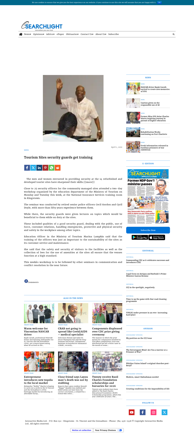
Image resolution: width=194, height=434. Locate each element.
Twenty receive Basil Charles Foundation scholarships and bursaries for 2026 (105, 382)
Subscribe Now (148, 230)
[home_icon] (20, 34)
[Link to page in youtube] (131, 412)
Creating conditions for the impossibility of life (148, 389)
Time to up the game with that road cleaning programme (146, 300)
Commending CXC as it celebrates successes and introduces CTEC (147, 261)
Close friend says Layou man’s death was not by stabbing (73, 380)
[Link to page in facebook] (27, 168)
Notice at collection (81, 430)
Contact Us (86, 34)
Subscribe (113, 34)
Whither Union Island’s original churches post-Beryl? (148, 364)
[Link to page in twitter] (33, 168)
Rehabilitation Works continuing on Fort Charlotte (154, 133)
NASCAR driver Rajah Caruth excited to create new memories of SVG (155, 89)
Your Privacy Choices (105, 430)
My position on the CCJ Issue (139, 338)
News (27, 34)
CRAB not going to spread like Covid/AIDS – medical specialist (72, 331)
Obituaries (71, 34)
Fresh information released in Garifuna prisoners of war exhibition (154, 148)
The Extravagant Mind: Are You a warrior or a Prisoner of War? (146, 351)
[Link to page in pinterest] (45, 168)
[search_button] (174, 34)
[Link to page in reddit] (57, 168)
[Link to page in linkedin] (39, 168)
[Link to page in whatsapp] (51, 168)
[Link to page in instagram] (153, 412)
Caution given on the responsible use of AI (150, 104)
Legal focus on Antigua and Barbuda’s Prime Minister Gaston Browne (146, 275)
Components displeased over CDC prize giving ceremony (107, 331)
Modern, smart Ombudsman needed (142, 377)
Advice (49, 34)
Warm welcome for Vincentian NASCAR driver (36, 331)
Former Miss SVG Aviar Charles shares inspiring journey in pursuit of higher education (155, 119)
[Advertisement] (97, 54)
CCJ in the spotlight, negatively (140, 287)
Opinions (38, 34)
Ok (159, 2)
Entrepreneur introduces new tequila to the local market (38, 380)
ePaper (60, 34)
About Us (100, 34)
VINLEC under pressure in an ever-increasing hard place (146, 314)
